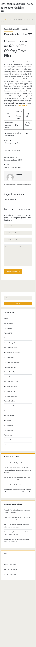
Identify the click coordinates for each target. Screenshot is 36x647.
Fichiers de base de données (12, 362)
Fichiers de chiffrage (10, 367)
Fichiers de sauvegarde (10, 396)
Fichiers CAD (8, 333)
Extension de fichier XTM (13, 167)
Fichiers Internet (9, 415)
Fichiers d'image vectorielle (12, 352)
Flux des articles (10, 564)
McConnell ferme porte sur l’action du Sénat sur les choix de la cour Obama (17, 479)
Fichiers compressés (10, 338)
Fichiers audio (8, 328)
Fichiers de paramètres (10, 386)
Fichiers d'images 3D (10, 357)
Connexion (7, 560)
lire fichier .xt (22, 105)
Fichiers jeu (7, 420)
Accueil (5, 19)
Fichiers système (9, 430)
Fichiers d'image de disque (11, 343)
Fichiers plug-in (8, 425)
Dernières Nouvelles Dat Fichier (13, 485)
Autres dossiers (8, 323)
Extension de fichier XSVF (13, 160)
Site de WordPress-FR (10, 574)
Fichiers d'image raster (10, 347)
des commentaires (11, 569)
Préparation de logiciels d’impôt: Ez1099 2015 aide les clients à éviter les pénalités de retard (17, 491)
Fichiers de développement (18, 185)
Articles (6, 318)
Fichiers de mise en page (11, 382)
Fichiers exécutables (10, 406)
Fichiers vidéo (8, 440)
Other (5, 445)
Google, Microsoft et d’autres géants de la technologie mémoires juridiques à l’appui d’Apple (17, 470)
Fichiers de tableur (9, 401)
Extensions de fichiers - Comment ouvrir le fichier (17, 5)
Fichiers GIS (7, 411)
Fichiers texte (8, 435)
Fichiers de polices (9, 391)
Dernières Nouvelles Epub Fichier (14, 463)
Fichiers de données (10, 377)
